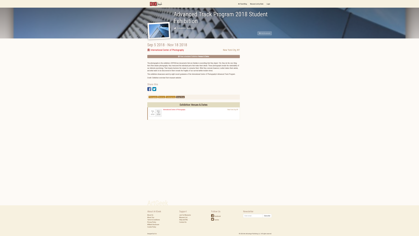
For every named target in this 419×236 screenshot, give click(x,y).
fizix (156, 233)
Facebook (217, 216)
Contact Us (182, 222)
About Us (150, 215)
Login (268, 4)
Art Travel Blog (242, 4)
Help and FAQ (183, 220)
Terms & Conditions (153, 220)
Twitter (216, 220)
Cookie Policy (151, 227)
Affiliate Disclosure (153, 225)
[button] (265, 33)
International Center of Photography (174, 109)
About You (150, 217)
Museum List (183, 217)
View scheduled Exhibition (194, 56)
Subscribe (267, 216)
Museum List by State (256, 4)
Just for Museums (185, 215)
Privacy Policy (151, 222)
